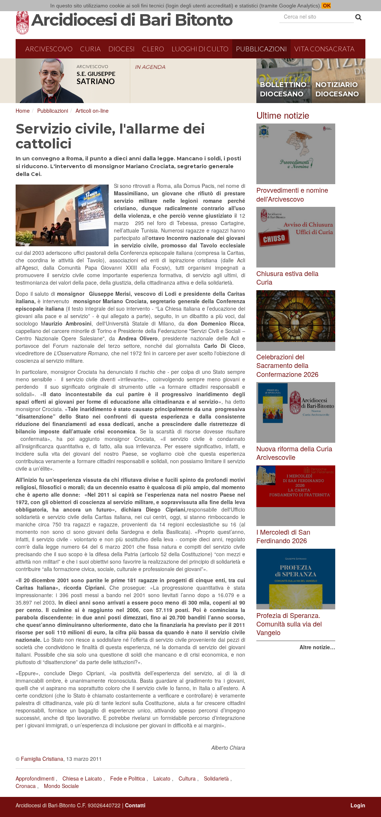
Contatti (135, 805)
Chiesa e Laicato (82, 778)
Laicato (161, 778)
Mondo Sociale (61, 785)
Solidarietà (216, 778)
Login (357, 805)
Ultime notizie (282, 114)
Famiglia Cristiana (42, 758)
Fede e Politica (127, 778)
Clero (153, 49)
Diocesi (121, 49)
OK (326, 6)
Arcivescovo (49, 49)
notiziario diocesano (337, 90)
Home (23, 110)
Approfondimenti (35, 778)
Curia (90, 49)
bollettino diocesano (283, 90)
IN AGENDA (150, 67)
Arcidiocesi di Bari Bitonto (131, 20)
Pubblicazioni (261, 49)
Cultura (187, 778)
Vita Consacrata (324, 49)
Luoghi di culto (200, 49)
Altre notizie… (317, 647)
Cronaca (26, 785)
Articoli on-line (92, 110)
